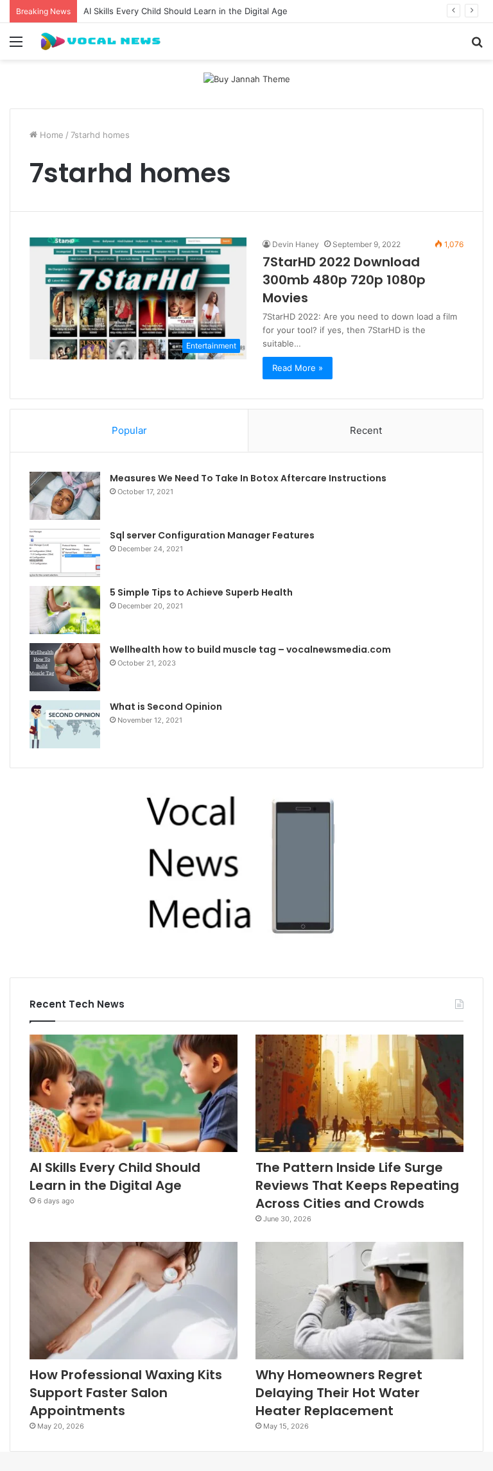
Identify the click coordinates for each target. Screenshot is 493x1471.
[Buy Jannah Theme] (246, 79)
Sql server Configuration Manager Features (212, 535)
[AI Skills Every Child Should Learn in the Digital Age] (134, 1093)
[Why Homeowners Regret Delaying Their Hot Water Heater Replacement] (359, 1300)
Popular (129, 430)
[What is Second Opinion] (65, 724)
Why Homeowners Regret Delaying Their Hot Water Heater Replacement (338, 1393)
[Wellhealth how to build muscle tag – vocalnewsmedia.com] (65, 667)
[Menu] (16, 45)
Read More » (297, 368)
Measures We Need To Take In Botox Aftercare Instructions (248, 478)
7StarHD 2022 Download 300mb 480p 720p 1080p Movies (344, 280)
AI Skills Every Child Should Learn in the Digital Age (185, 11)
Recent (366, 430)
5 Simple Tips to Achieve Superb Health (201, 592)
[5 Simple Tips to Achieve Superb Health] (65, 610)
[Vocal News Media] (100, 41)
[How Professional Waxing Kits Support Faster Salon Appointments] (134, 1300)
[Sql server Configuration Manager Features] (65, 553)
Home (50, 135)
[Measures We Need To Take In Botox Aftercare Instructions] (65, 496)
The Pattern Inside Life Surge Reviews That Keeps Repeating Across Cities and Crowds (357, 1185)
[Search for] (477, 45)
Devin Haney (295, 244)
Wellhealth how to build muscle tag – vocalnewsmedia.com (250, 649)
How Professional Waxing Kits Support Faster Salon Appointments (126, 1393)
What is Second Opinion (166, 706)
